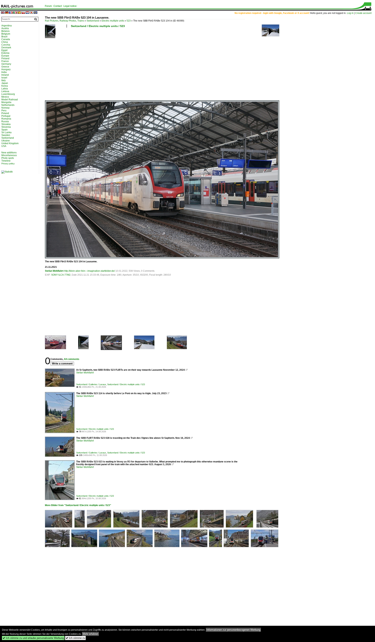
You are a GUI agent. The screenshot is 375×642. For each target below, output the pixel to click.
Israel (4, 77)
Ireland (5, 75)
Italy (3, 80)
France (5, 61)
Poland (5, 113)
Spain (4, 129)
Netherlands (7, 105)
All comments (71, 359)
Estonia (5, 53)
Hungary (6, 69)
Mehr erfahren (90, 633)
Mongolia (6, 102)
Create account (363, 13)
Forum (48, 6)
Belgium (5, 33)
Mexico (5, 96)
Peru (3, 110)
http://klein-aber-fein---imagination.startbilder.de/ (89, 271)
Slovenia (6, 127)
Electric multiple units (113, 20)
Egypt (4, 50)
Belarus (5, 31)
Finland (5, 58)
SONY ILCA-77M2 (61, 274)
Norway (5, 107)
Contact (58, 6)
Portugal (5, 116)
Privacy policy (8, 163)
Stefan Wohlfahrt (54, 271)
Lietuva (5, 91)
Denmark (6, 47)
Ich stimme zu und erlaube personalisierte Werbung (33, 638)
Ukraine (5, 140)
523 (129, 20)
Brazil (4, 36)
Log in (350, 13)
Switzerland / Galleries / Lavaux (91, 384)
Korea (4, 86)
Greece (5, 66)
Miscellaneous (9, 155)
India (4, 72)
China (4, 42)
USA (3, 146)
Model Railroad (9, 99)
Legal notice (70, 6)
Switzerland (93, 20)
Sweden (5, 135)
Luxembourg (8, 94)
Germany (6, 64)
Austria (5, 28)
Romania (6, 118)
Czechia (5, 44)
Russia (5, 121)
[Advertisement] (162, 65)
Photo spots (7, 158)
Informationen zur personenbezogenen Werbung (233, 629)
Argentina (6, 25)
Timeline (6, 160)
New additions (9, 152)
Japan (4, 83)
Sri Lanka (6, 132)
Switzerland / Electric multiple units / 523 (98, 26)
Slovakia (6, 124)
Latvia (4, 88)
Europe (5, 55)
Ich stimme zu (75, 638)
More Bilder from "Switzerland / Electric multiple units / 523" (78, 505)
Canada (5, 39)
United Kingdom (10, 143)
